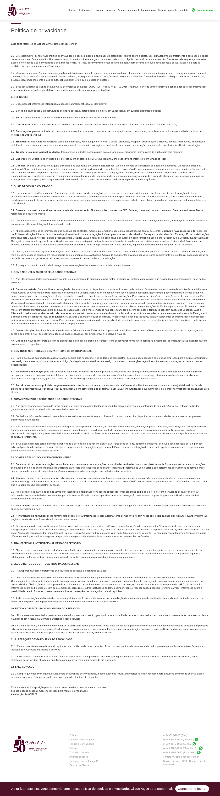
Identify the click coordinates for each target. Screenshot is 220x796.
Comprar (110, 10)
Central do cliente (167, 10)
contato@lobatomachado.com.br (181, 756)
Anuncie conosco (78, 756)
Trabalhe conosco (79, 752)
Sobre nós (75, 735)
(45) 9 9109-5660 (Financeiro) (179, 752)
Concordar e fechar (192, 789)
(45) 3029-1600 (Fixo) (175, 735)
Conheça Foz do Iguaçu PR (84, 761)
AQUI (145, 789)
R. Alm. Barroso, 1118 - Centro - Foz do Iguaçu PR (184, 763)
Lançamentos (148, 10)
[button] (85, 10)
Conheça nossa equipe (82, 739)
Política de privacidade (81, 743)
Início (72, 10)
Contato (184, 10)
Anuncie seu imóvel (128, 10)
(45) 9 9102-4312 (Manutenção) (180, 748)
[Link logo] (20, 10)
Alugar (99, 10)
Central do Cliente (79, 765)
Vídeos (73, 748)
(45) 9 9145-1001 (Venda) (177, 743)
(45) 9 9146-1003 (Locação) (178, 739)
